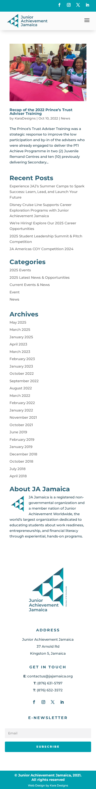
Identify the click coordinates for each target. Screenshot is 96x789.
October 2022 (22, 373)
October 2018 (21, 461)
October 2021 (21, 425)
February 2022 (22, 403)
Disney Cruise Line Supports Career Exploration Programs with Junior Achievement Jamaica (41, 210)
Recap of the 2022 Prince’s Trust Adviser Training (41, 112)
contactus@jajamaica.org (50, 676)
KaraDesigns (25, 118)
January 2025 (21, 337)
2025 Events (20, 270)
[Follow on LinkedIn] (87, 5)
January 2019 (21, 446)
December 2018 (23, 454)
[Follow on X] (78, 5)
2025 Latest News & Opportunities (40, 277)
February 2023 (22, 359)
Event (15, 292)
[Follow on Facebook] (59, 5)
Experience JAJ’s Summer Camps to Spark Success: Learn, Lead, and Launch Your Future (47, 191)
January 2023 (21, 366)
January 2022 (21, 410)
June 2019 (18, 432)
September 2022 (24, 381)
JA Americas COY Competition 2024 (41, 249)
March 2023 (20, 351)
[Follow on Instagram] (68, 5)
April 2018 (18, 476)
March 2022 (20, 395)
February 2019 (22, 439)
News (65, 118)
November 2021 (23, 417)
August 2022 (21, 388)
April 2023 (18, 344)
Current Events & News (30, 284)
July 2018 (18, 469)
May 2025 (18, 322)
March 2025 (20, 329)
